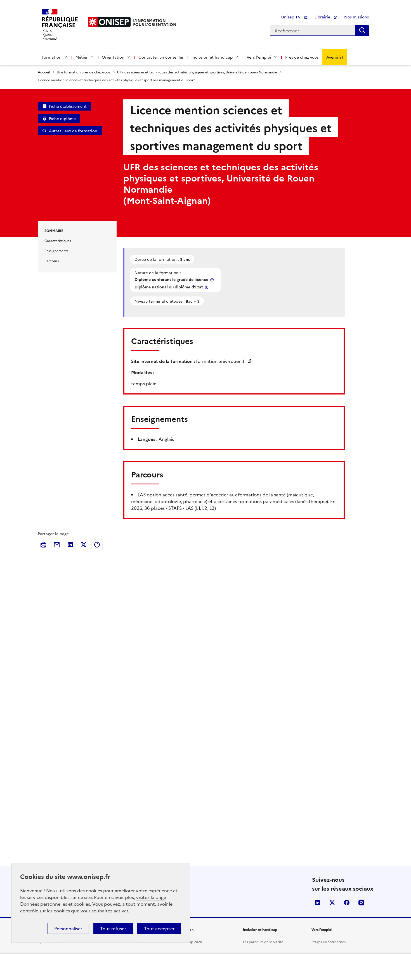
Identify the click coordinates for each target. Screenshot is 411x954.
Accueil (44, 72)
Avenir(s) (334, 57)
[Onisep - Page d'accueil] (109, 22)
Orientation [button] (113, 57)
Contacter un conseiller (161, 57)
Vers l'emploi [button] (259, 57)
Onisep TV (291, 17)
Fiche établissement (68, 106)
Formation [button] (52, 57)
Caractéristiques (57, 240)
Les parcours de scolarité (263, 941)
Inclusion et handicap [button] (212, 57)
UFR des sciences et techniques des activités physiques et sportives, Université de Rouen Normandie (197, 72)
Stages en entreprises (328, 941)
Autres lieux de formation (73, 130)
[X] (83, 544)
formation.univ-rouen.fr (221, 361)
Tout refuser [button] (113, 928)
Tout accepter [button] (159, 928)
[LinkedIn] (70, 544)
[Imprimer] (43, 544)
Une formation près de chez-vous (83, 72)
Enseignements (56, 250)
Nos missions (356, 17)
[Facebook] (97, 544)
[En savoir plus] (212, 279)
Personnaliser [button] (68, 928)
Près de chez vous (301, 57)
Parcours (51, 260)
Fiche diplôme (62, 118)
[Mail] (56, 544)
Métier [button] (81, 57)
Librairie (323, 17)
